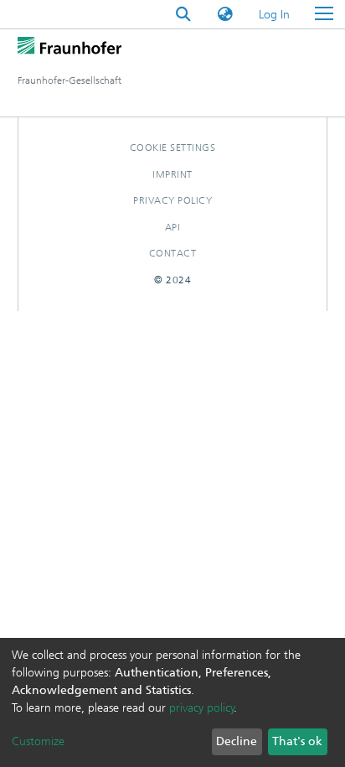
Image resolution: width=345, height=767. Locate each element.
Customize (38, 741)
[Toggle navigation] (324, 14)
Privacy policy (172, 200)
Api (173, 227)
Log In (275, 15)
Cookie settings (173, 147)
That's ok (297, 741)
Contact (173, 253)
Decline (236, 741)
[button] (225, 14)
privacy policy (201, 708)
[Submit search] (183, 14)
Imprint (172, 174)
